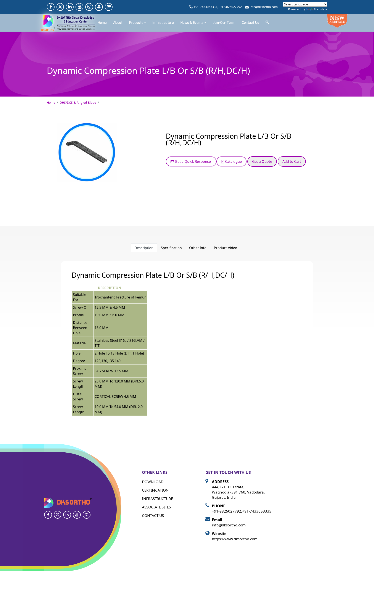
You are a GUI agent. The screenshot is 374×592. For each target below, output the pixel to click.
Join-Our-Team (224, 23)
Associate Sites (156, 507)
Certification (155, 490)
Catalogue (233, 161)
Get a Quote (262, 161)
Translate (320, 9)
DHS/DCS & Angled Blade (78, 102)
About (118, 23)
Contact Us (250, 23)
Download (152, 481)
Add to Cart (291, 161)
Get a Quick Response (193, 161)
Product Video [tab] (225, 247)
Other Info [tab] (197, 247)
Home (102, 23)
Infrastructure (163, 23)
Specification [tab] (171, 247)
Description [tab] (143, 247)
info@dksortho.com (264, 7)
